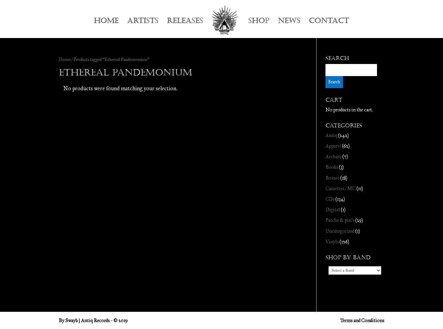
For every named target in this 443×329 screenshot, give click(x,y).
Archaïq (333, 156)
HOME (106, 22)
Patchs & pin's (339, 220)
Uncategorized (339, 231)
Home (65, 59)
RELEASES (185, 22)
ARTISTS (143, 22)
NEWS (289, 22)
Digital (332, 209)
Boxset (332, 178)
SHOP (258, 22)
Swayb (71, 320)
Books (331, 167)
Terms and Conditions (362, 320)
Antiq (331, 135)
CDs (330, 199)
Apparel (333, 146)
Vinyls (332, 241)
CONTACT (329, 22)
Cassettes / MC (340, 188)
